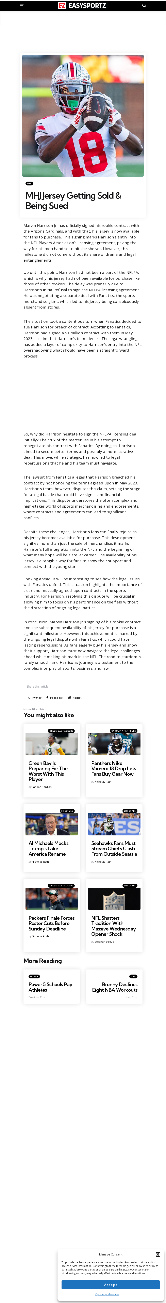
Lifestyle (67, 811)
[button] (158, 1254)
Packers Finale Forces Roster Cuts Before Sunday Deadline (51, 923)
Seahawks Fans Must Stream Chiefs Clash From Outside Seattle (114, 848)
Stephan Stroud (104, 941)
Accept (110, 1285)
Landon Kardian (42, 787)
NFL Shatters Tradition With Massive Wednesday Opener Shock (113, 926)
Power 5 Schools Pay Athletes (50, 987)
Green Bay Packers (61, 731)
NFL (29, 183)
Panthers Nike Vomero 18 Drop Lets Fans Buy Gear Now (113, 768)
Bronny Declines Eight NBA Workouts (114, 987)
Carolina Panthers (123, 731)
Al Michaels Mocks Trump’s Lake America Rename (48, 848)
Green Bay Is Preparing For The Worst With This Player (48, 771)
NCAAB (34, 976)
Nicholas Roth (103, 781)
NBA (133, 976)
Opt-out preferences (107, 1294)
